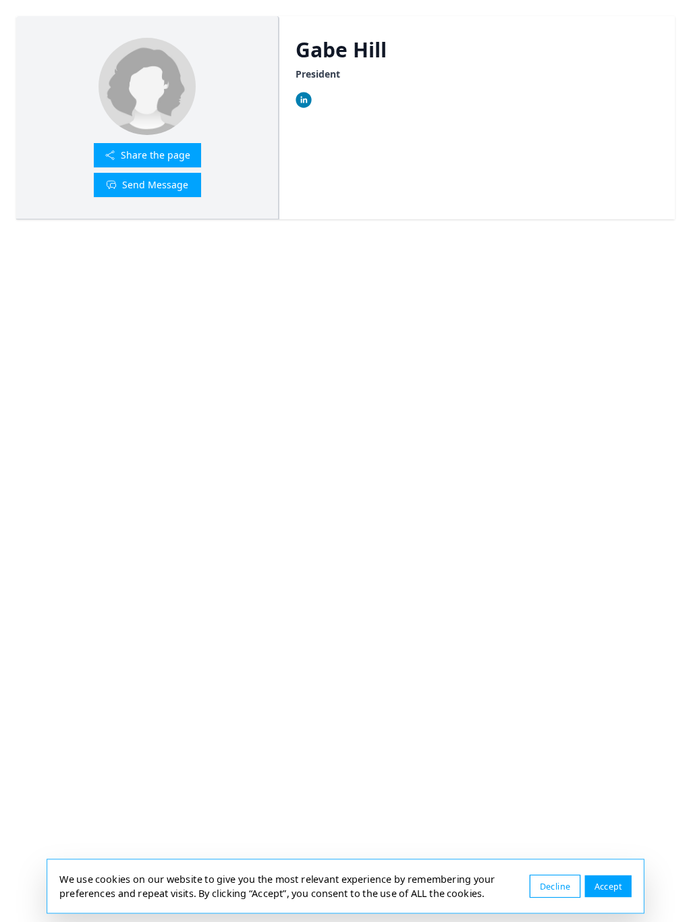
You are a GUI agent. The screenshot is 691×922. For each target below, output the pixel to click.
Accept (608, 886)
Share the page (155, 154)
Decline (555, 886)
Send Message (155, 184)
